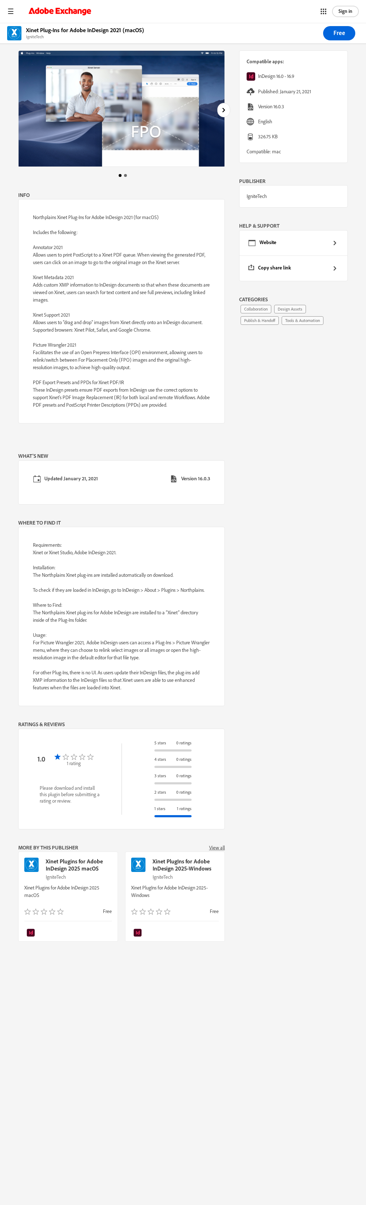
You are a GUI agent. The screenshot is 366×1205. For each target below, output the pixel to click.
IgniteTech (56, 877)
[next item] (223, 110)
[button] (10, 11)
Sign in (345, 11)
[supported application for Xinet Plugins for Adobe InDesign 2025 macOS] (31, 933)
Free (339, 32)
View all (217, 847)
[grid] (293, 255)
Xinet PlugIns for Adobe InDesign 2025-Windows (182, 865)
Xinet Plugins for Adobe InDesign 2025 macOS (74, 865)
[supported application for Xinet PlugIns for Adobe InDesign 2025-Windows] (138, 933)
